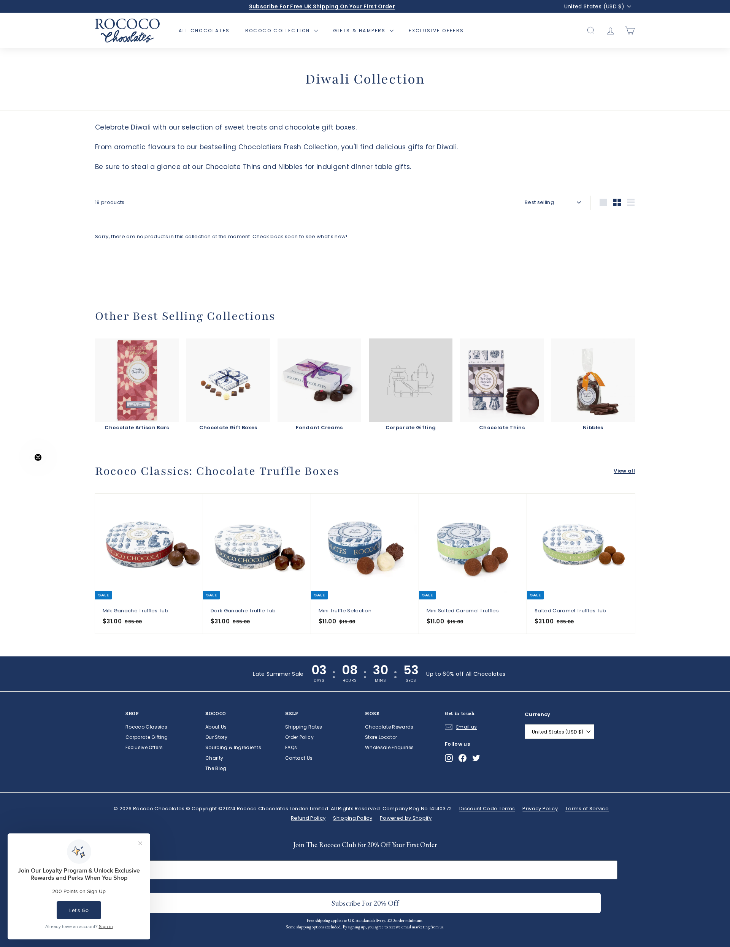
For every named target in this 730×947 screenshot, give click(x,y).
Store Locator (381, 737)
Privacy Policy (540, 808)
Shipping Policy (352, 818)
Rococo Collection (278, 30)
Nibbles (290, 166)
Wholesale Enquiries (389, 747)
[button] (22, 474)
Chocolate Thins (233, 166)
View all (624, 470)
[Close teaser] (38, 457)
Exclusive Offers (436, 30)
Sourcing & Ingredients (233, 747)
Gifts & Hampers (360, 30)
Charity (214, 758)
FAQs (291, 747)
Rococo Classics (146, 727)
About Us (216, 727)
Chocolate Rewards (389, 727)
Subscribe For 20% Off (365, 903)
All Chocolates (204, 30)
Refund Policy (308, 818)
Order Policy (299, 737)
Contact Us (299, 758)
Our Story (216, 737)
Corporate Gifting (146, 737)
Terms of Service (587, 808)
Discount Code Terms (487, 808)
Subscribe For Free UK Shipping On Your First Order (322, 6)
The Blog (216, 768)
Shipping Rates (303, 727)
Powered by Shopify (406, 818)
